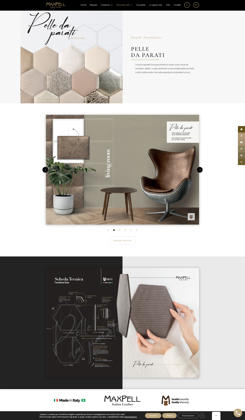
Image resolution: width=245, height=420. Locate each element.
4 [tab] (125, 230)
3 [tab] (119, 230)
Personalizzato (123, 5)
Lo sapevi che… (156, 5)
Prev (45, 170)
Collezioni (105, 5)
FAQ (168, 5)
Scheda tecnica (123, 241)
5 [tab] (131, 230)
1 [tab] (108, 230)
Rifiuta (169, 415)
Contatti (177, 5)
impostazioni (130, 417)
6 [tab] (136, 230)
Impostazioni (188, 415)
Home (83, 5)
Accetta (153, 415)
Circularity (140, 5)
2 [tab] (114, 230)
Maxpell (93, 5)
